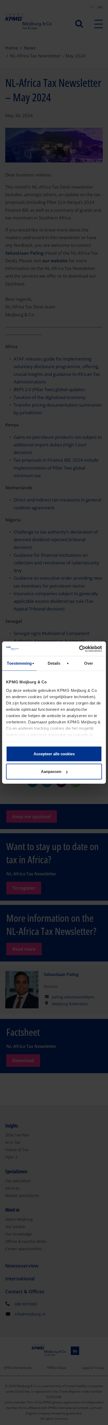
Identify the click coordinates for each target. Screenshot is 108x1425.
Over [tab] (88, 663)
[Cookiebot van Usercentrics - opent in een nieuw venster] (79, 648)
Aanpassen (51, 771)
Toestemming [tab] (19, 663)
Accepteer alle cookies (54, 754)
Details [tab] (54, 663)
